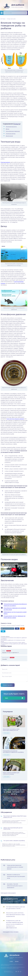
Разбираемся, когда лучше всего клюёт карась (13, 642)
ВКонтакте (16, 971)
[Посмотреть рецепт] (14, 805)
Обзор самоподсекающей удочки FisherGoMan (12, 828)
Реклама (16, 961)
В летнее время (5, 162)
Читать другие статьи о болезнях (10, 931)
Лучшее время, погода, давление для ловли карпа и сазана (14, 644)
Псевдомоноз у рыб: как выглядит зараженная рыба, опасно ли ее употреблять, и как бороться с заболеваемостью (14, 924)
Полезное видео (10, 133)
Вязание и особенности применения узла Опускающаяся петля (16, 876)
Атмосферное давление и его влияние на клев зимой (13, 640)
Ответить (8, 650)
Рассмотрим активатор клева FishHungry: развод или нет (11, 729)
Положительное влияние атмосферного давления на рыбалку (14, 638)
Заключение (9, 136)
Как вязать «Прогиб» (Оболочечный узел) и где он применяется (14, 885)
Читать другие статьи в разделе (8, 893)
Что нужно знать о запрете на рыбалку (14, 840)
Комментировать (7, 685)
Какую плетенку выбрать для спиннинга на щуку (11, 773)
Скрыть (17, 124)
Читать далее (6, 732)
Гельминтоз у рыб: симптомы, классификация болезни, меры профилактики (15, 914)
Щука (6, 698)
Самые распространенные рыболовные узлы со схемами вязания (15, 867)
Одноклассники (18, 971)
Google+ (20, 971)
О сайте (11, 961)
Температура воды (11, 126)
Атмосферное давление (13, 131)
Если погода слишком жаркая (15, 418)
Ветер (7, 129)
